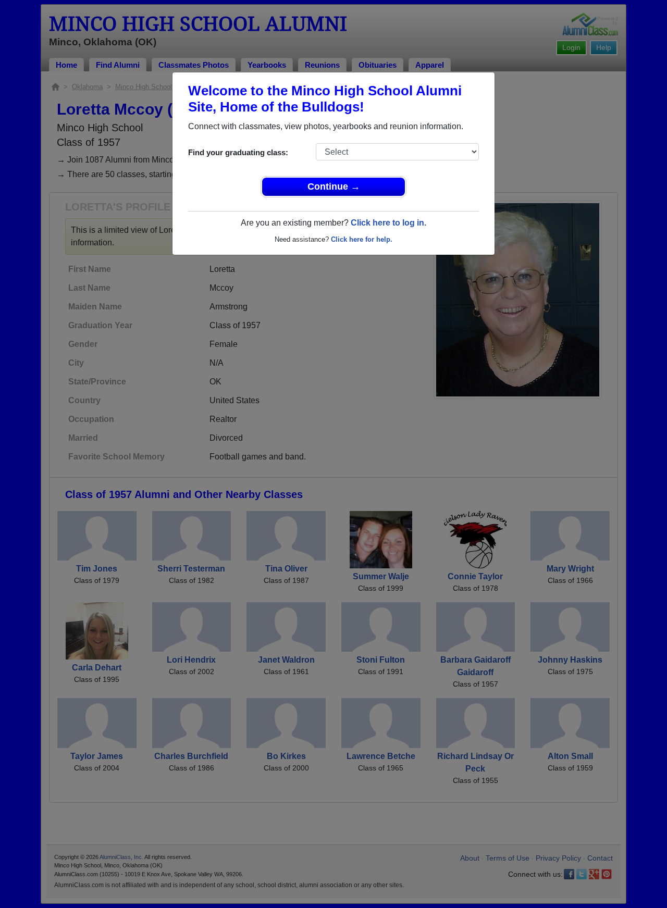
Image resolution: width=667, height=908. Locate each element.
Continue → (333, 186)
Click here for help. (361, 239)
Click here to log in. (388, 222)
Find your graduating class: (238, 152)
